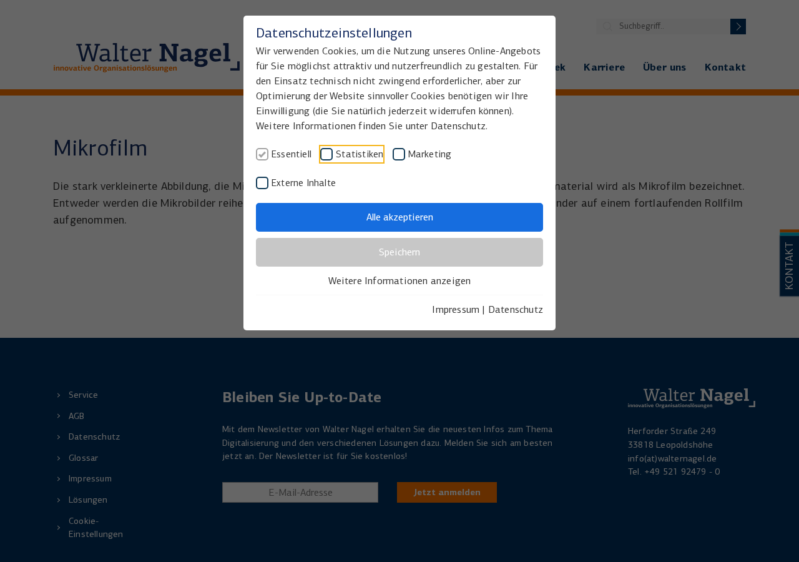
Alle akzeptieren (399, 217)
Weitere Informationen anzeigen (399, 281)
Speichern (399, 252)
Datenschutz (515, 309)
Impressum (455, 309)
